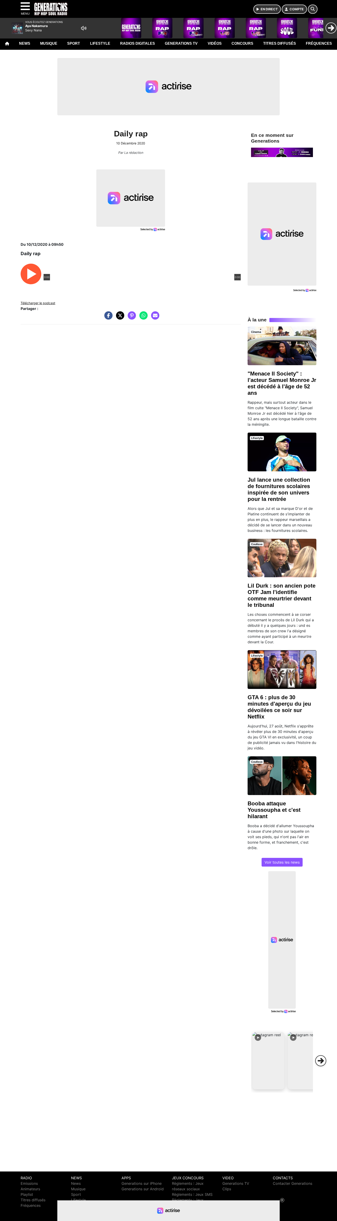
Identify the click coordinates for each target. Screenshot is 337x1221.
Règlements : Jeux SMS (192, 1194)
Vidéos (215, 43)
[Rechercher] (313, 9)
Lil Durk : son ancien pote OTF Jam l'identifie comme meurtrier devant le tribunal (281, 595)
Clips (226, 1189)
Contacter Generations (292, 1183)
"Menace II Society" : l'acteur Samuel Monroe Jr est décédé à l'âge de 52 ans (282, 383)
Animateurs (30, 1189)
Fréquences (319, 43)
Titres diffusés (279, 43)
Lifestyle (100, 43)
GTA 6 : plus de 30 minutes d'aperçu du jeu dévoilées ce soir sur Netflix (279, 707)
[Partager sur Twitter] (119, 317)
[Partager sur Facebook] (107, 317)
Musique (48, 43)
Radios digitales (137, 43)
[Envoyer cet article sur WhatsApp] (142, 317)
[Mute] (83, 28)
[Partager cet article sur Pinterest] (130, 317)
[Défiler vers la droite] (320, 1060)
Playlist (27, 1194)
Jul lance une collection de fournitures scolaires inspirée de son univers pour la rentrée (279, 489)
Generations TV (181, 43)
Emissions (29, 1183)
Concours (242, 43)
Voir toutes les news (282, 862)
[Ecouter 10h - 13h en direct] (282, 152)
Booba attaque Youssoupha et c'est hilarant (274, 809)
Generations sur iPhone (142, 1183)
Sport (73, 43)
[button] (268, 1060)
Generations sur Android (143, 1189)
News (24, 43)
